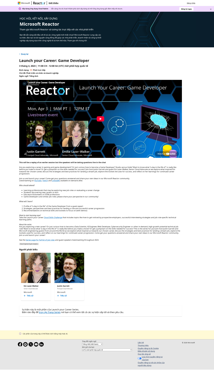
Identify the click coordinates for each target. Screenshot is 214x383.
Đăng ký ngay (186, 9)
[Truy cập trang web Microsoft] (24, 3)
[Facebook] (20, 344)
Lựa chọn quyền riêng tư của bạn (152, 358)
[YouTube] (36, 344)
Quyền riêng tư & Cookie (148, 348)
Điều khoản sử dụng (146, 351)
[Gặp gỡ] (26, 344)
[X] (31, 344)
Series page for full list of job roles (40, 240)
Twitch (45, 180)
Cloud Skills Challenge (53, 217)
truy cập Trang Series (50, 312)
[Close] (211, 9)
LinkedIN (56, 180)
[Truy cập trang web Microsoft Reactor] (39, 3)
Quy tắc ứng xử (144, 354)
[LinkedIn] (42, 344)
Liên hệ (141, 342)
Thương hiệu (143, 345)
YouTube (37, 180)
